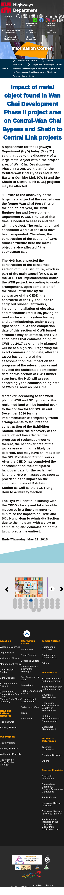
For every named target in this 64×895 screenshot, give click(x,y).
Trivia (24, 713)
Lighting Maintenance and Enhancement (51, 718)
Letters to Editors (30, 661)
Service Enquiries (52, 770)
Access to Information (48, 777)
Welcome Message (10, 647)
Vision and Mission (10, 658)
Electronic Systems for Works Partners (52, 812)
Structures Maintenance (49, 696)
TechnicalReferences (10, 38)
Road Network (7, 722)
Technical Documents (48, 748)
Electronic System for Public (51, 804)
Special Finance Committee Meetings (29, 669)
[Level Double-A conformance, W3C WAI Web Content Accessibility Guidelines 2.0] (23, 869)
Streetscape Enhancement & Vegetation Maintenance (50, 707)
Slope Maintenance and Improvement (52, 688)
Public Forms (49, 797)
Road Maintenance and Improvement (52, 679)
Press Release (29, 655)
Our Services (50, 672)
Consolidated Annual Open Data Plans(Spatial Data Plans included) (10, 696)
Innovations (27, 685)
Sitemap (25, 886)
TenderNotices (51, 24)
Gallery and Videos (31, 707)
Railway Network (9, 727)
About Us (11, 25)
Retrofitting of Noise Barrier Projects (7, 762)
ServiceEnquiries (31, 38)
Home (5, 68)
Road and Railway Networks (6, 713)
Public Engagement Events (31, 692)
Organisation (7, 652)
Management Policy (10, 664)
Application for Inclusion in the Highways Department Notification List (50, 824)
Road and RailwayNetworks (11, 31)
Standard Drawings (52, 755)
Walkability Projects (10, 754)
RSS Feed (26, 718)
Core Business (8, 678)
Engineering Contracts (48, 648)
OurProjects (31, 31)
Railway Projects (9, 748)
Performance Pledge (7, 671)
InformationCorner (31, 24)
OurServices (52, 31)
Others (45, 663)
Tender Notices (51, 641)
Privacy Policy (49, 886)
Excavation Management (49, 728)
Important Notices (37, 886)
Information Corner (27, 60)
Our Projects (7, 737)
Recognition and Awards (9, 684)
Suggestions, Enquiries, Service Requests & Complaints (52, 788)
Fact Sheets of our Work (30, 678)
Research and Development (28, 700)
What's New (27, 649)
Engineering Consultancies (49, 656)
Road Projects (7, 743)
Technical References (49, 739)
